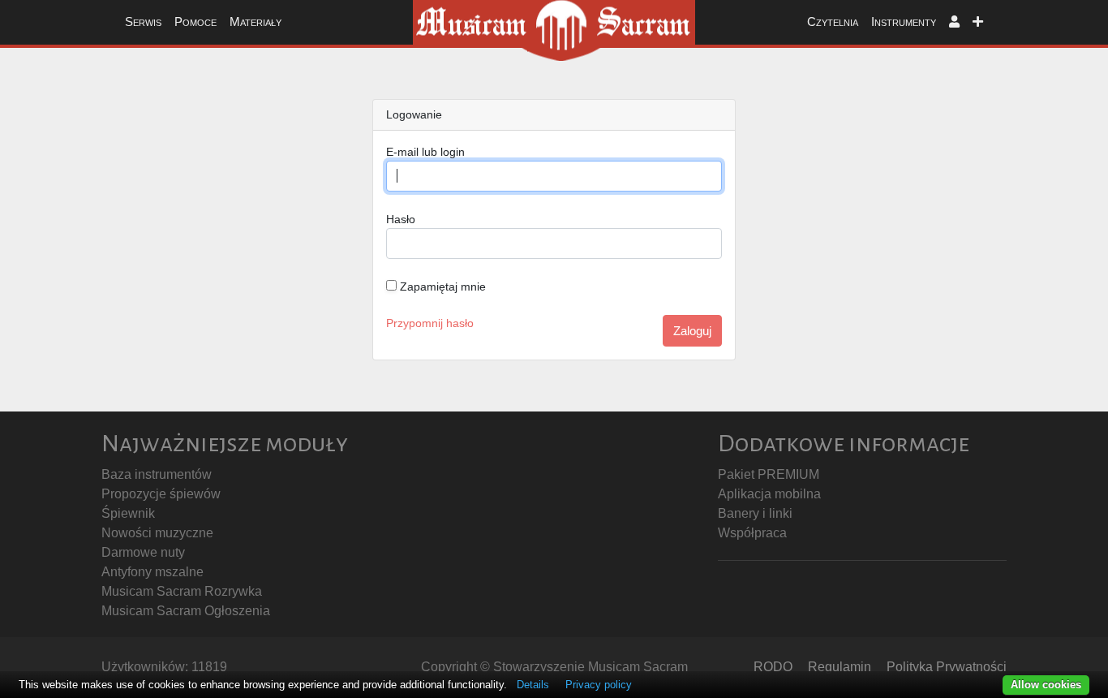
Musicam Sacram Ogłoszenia (185, 611)
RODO (773, 667)
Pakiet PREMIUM (768, 474)
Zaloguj (692, 331)
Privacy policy (598, 685)
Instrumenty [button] (903, 21)
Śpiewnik (128, 513)
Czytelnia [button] (832, 21)
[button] (954, 22)
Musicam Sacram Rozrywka (181, 591)
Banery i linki (755, 513)
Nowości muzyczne (157, 533)
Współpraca (752, 533)
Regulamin (839, 667)
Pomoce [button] (195, 21)
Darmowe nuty (143, 552)
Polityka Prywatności (947, 667)
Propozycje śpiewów (161, 494)
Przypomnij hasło (430, 323)
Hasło (400, 219)
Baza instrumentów (156, 474)
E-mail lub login (425, 151)
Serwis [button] (143, 21)
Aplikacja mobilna (769, 494)
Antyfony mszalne (152, 572)
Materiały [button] (255, 21)
